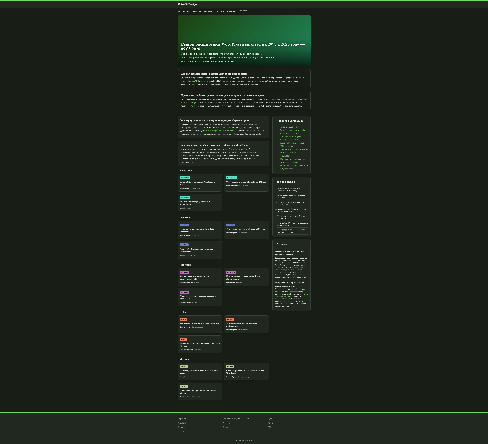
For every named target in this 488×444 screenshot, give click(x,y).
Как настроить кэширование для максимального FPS (194, 277)
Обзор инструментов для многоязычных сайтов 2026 (198, 297)
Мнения (231, 11)
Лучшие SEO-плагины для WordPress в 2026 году (200, 183)
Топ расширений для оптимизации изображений (241, 324)
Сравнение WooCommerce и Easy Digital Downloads (197, 230)
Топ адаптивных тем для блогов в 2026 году (246, 228)
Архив (270, 423)
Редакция (182, 423)
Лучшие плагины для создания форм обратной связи (243, 277)
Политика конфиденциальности (236, 419)
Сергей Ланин (185, 188)
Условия (226, 423)
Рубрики (271, 419)
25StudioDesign (187, 4)
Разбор (220, 11)
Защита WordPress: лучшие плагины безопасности (196, 250)
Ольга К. (183, 208)
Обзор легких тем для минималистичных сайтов (198, 391)
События (196, 11)
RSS (269, 427)
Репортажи (183, 11)
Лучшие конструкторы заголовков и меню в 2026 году (200, 344)
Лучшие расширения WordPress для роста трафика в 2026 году (293, 130)
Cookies (226, 427)
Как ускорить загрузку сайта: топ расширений (195, 203)
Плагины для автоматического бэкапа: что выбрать (199, 371)
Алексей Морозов (233, 185)
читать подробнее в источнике (219, 130)
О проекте (182, 419)
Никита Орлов (185, 235)
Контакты (181, 427)
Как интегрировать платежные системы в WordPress (245, 371)
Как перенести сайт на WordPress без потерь (199, 323)
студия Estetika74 (189, 81)
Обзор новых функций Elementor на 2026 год (246, 181)
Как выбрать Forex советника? (231, 149)
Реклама (181, 431)
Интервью (209, 11)
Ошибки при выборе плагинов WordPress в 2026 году (294, 152)
